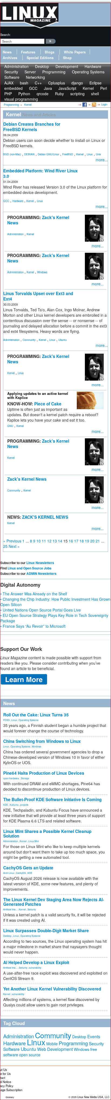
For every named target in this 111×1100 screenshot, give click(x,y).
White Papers (75, 52)
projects (24, 804)
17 (76, 541)
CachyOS (21, 872)
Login (104, 104)
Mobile (52, 1043)
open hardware (11, 778)
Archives (10, 57)
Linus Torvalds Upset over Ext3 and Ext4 (38, 296)
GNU (10, 426)
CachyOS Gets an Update (28, 868)
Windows (42, 272)
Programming (53, 71)
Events (93, 1036)
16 (71, 541)
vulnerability (35, 967)
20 (92, 541)
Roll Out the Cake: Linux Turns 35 (36, 715)
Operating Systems (88, 71)
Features (28, 52)
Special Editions (40, 57)
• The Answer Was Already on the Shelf (33, 593)
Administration (15, 234)
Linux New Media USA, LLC (93, 1097)
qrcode (42, 93)
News (7, 52)
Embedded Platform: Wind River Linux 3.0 (40, 173)
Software (11, 77)
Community (29, 340)
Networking (35, 77)
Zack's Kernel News (27, 479)
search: (5, 34)
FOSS (6, 720)
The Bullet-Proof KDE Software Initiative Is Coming (52, 799)
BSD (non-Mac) (12, 154)
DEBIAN (29, 154)
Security (31, 909)
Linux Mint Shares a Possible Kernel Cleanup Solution (47, 833)
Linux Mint (33, 841)
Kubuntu (14, 804)
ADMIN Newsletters (41, 573)
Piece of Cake (47, 404)
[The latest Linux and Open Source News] (93, 104)
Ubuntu (62, 340)
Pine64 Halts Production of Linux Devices (43, 773)
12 (49, 541)
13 (55, 541)
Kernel (80, 154)
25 (5, 546)
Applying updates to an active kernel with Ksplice (37, 395)
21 (98, 541)
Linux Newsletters (40, 562)
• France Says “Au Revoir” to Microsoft (32, 626)
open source (29, 1054)
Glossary (10, 1097)
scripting (77, 93)
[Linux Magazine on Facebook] (84, 104)
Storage (25, 778)
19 (87, 541)
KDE (5, 804)
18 (81, 541)
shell (95, 93)
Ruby (59, 93)
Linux (90, 154)
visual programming (21, 99)
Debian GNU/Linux (48, 154)
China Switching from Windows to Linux (42, 741)
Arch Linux (8, 872)
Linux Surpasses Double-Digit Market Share (46, 931)
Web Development (55, 1049)
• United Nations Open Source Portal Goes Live (40, 610)
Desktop (7, 935)
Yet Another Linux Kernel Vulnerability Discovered (52, 989)
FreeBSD (67, 154)
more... (102, 159)
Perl (103, 88)
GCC (6, 201)
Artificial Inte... (10, 909)
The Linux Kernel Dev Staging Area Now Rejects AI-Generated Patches (53, 902)
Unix (98, 154)
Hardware (17, 201)
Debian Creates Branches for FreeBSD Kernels (31, 126)
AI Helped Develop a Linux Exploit (36, 962)
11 (44, 541)
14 (60, 541)
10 (38, 541)
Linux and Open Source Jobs (29, 568)
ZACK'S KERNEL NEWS (45, 517)
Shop (67, 57)
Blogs (49, 52)
